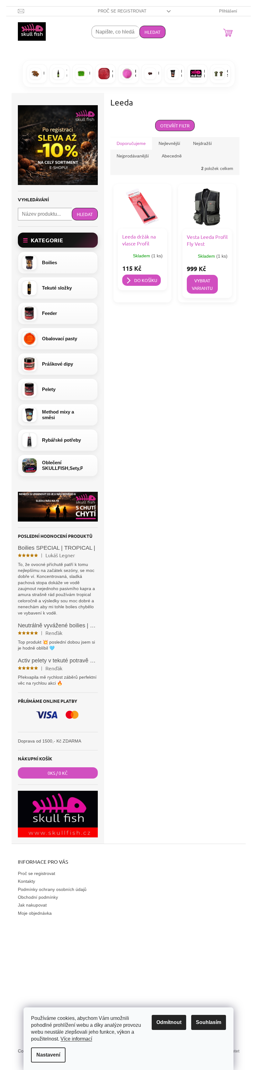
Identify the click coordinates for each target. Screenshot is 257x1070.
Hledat (152, 32)
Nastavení (48, 1054)
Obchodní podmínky (38, 897)
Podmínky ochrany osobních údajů (52, 889)
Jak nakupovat (32, 905)
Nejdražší (202, 143)
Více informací (76, 1039)
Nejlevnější (169, 143)
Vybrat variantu (202, 284)
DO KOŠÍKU (145, 280)
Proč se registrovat (122, 11)
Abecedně (172, 155)
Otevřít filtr (175, 125)
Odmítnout (168, 1022)
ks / (58, 773)
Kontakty (26, 881)
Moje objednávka (35, 913)
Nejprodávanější (133, 155)
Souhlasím (208, 1022)
